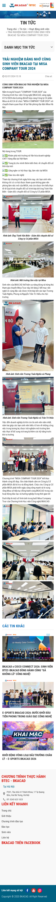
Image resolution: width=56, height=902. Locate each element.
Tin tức (22, 29)
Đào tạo (5, 826)
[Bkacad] (22, 5)
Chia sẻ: (48, 76)
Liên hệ (5, 837)
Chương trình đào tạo (12, 821)
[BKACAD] (46, 7)
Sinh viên (6, 832)
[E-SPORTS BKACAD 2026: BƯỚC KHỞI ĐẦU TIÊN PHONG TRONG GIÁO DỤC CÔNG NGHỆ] (28, 707)
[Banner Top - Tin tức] (28, 15)
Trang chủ (12, 29)
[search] (52, 5)
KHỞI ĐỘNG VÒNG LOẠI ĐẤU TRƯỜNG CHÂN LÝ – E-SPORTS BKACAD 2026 (27, 756)
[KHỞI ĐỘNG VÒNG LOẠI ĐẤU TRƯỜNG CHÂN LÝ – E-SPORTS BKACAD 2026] (28, 749)
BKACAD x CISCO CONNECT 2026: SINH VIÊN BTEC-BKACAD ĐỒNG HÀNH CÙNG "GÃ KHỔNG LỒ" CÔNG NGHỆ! (27, 670)
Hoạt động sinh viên (39, 29)
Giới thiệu (6, 816)
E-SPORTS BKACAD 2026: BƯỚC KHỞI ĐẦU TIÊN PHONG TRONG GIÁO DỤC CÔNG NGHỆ (27, 714)
